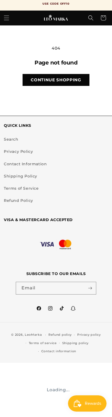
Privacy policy (89, 335)
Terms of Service (21, 188)
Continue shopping (56, 79)
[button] (7, 18)
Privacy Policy (18, 151)
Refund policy (60, 335)
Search (11, 139)
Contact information (58, 351)
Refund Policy (18, 200)
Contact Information (25, 163)
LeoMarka (33, 335)
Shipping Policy (20, 176)
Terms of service (43, 343)
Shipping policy (75, 343)
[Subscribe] (90, 288)
